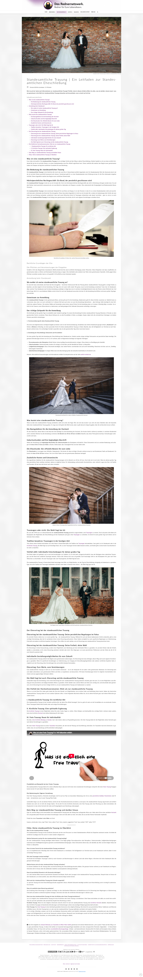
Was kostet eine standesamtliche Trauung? (40, 114)
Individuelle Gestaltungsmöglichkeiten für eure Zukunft (46, 137)
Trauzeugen (89, 532)
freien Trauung (36, 725)
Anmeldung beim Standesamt (37, 106)
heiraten (49, 720)
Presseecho (47, 944)
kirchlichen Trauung (32, 545)
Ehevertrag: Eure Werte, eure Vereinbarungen (43, 140)
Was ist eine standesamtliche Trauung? (39, 99)
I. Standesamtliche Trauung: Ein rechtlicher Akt (43, 146)
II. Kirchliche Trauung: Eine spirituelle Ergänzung (44, 148)
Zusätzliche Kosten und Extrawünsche (41, 123)
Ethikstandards (82, 944)
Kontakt (53, 944)
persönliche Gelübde (98, 796)
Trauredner (52, 725)
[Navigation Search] (97, 12)
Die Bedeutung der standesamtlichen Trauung (43, 101)
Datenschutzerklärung (71, 945)
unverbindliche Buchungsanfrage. (60, 929)
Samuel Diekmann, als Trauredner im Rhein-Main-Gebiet (56, 924)
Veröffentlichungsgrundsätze (97, 944)
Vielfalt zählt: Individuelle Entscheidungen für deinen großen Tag (48, 129)
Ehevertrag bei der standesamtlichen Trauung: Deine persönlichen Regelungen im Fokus (54, 133)
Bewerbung (60, 944)
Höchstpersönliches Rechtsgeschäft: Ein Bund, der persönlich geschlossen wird (52, 104)
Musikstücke (108, 796)
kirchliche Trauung (34, 711)
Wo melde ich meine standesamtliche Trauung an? (44, 108)
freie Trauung (41, 907)
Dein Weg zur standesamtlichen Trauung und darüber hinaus (45, 152)
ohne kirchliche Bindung (38, 720)
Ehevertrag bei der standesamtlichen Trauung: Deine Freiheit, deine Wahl (50, 135)
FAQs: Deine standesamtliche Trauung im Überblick (43, 154)
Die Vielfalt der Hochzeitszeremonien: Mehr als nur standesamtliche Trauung (49, 144)
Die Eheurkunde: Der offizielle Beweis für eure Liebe (45, 121)
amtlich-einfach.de (86, 354)
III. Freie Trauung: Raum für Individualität (42, 150)
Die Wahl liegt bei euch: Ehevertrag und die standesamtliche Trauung (49, 142)
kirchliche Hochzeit (96, 902)
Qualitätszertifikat (71, 944)
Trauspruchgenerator (36, 944)
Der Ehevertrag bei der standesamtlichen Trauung (42, 131)
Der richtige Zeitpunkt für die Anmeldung (42, 112)
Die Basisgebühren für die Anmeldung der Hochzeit (45, 116)
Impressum (111, 944)
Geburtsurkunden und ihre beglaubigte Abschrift (44, 118)
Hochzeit (40, 713)
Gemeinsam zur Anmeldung (38, 110)
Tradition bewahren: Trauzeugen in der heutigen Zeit (45, 127)
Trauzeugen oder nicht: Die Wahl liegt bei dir (41, 125)
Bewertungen (82, 971)
